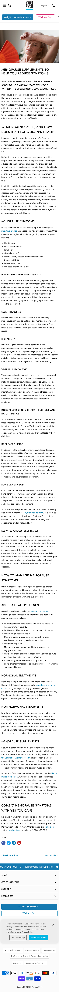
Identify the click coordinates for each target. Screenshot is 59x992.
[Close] (53, 925)
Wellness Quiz (45, 17)
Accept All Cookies (38, 937)
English (44, 6)
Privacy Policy (27, 932)
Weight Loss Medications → (17, 17)
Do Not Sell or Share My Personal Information (29, 956)
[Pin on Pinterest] (19, 843)
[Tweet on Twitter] (9, 843)
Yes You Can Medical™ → (29, 907)
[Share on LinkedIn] (14, 843)
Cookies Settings (18, 937)
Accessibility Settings (13, 950)
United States (34, 963)
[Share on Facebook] (3, 843)
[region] (29, 931)
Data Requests (49, 950)
